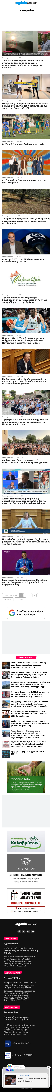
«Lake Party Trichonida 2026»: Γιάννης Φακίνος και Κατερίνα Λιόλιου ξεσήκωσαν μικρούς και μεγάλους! (30, 723)
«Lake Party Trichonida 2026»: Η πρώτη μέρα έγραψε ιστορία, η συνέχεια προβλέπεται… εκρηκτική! (28, 665)
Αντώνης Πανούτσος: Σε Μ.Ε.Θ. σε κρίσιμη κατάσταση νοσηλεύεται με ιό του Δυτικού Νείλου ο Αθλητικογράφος (30, 694)
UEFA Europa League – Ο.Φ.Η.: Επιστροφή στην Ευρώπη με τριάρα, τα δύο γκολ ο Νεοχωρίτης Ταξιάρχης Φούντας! (29, 674)
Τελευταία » (20, 599)
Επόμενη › (8, 599)
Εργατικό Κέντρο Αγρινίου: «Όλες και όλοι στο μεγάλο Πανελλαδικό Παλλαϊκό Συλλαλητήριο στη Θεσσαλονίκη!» (30, 744)
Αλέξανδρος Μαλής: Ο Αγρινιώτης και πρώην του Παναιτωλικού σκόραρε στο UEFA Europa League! (29, 713)
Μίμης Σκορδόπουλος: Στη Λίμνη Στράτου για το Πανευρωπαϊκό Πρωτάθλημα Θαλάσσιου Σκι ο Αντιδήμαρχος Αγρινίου (29, 703)
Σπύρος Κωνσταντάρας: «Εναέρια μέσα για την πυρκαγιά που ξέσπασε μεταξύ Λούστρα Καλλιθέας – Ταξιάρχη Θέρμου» (30, 684)
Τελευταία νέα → (26, 657)
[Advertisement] (26, 21)
